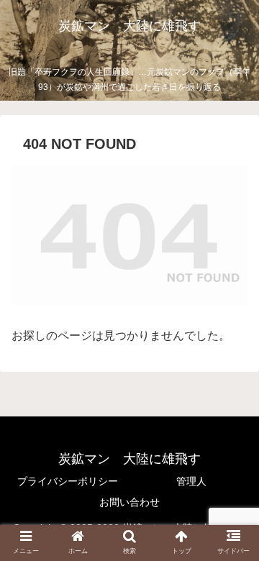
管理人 (191, 481)
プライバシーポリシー (67, 481)
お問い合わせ (129, 502)
